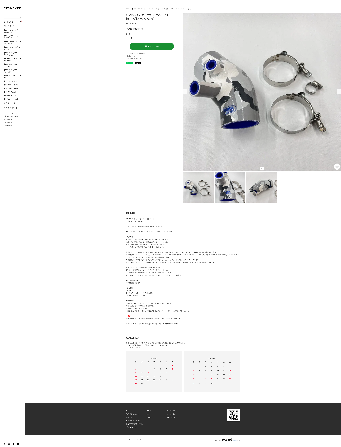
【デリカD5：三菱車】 (11, 85)
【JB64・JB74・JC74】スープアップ (142, 9)
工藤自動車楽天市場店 (11, 116)
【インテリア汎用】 (10, 92)
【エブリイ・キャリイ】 (11, 81)
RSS (148, 414)
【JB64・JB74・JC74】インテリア (12, 48)
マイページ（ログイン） (11, 113)
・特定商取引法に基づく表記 (134, 58)
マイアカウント (172, 411)
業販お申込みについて (11, 119)
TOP (127, 9)
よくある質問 (8, 122)
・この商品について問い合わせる (135, 53)
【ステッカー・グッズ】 (11, 99)
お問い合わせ (8, 125)
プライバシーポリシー (133, 427)
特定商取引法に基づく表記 (134, 424)
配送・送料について (132, 414)
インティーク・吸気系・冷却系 (164, 9)
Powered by (218, 440)
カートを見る (12, 22)
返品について (130, 417)
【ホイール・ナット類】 (11, 88)
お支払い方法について (133, 420)
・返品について (130, 56)
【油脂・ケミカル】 (10, 95)
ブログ (149, 411)
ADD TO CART (153, 46)
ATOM (149, 417)
